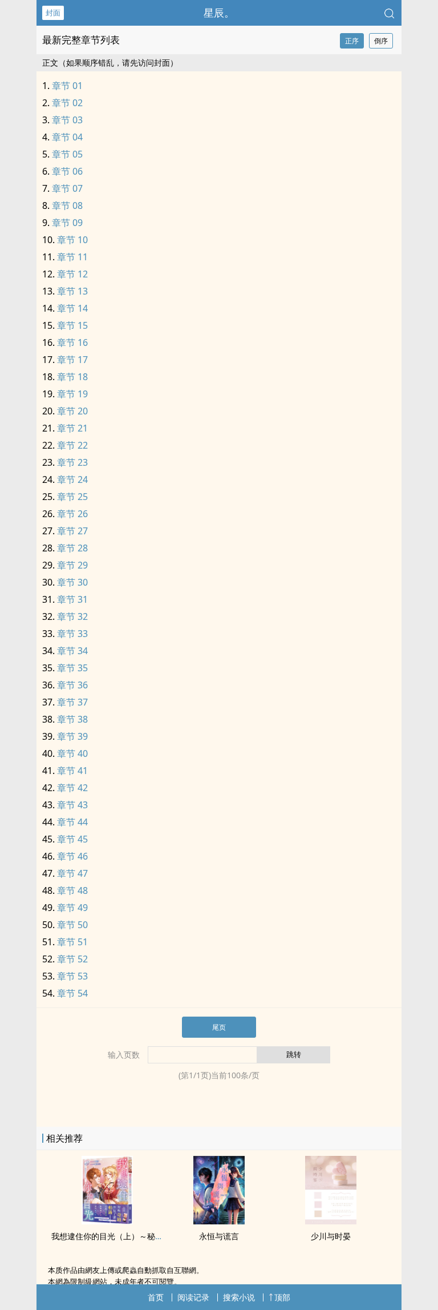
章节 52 (72, 959)
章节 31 (72, 599)
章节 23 (72, 462)
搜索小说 (239, 1297)
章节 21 (72, 428)
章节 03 (67, 120)
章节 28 (72, 548)
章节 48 (72, 890)
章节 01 (67, 85)
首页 (156, 1297)
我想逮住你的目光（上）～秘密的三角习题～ (131, 1236)
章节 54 (72, 993)
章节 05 (67, 154)
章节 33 (72, 633)
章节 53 (72, 976)
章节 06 (67, 171)
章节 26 (72, 513)
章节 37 (72, 702)
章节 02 (67, 102)
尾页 (219, 1027)
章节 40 (72, 753)
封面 (53, 12)
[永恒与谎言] (219, 1221)
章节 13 (72, 291)
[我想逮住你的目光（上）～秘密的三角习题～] (107, 1221)
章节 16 (72, 342)
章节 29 (72, 565)
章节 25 (72, 496)
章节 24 (72, 479)
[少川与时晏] (330, 1221)
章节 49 (72, 907)
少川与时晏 (331, 1236)
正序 (352, 41)
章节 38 (72, 719)
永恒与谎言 (219, 1236)
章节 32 (72, 616)
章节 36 (72, 685)
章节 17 (72, 359)
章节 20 (72, 411)
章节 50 (72, 924)
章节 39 (72, 736)
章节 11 (72, 257)
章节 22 (72, 445)
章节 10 (72, 239)
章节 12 (72, 274)
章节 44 (72, 822)
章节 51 (72, 942)
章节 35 (72, 668)
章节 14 (72, 308)
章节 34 (72, 650)
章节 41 (72, 770)
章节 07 (67, 188)
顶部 (282, 1297)
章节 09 (67, 222)
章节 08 (67, 205)
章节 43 (72, 805)
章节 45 (72, 839)
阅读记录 (193, 1297)
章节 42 (72, 787)
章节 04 (67, 137)
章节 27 (72, 531)
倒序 (381, 41)
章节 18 (72, 376)
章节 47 (72, 873)
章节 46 (72, 856)
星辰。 (219, 12)
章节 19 (72, 394)
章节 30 (72, 582)
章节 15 (72, 325)
